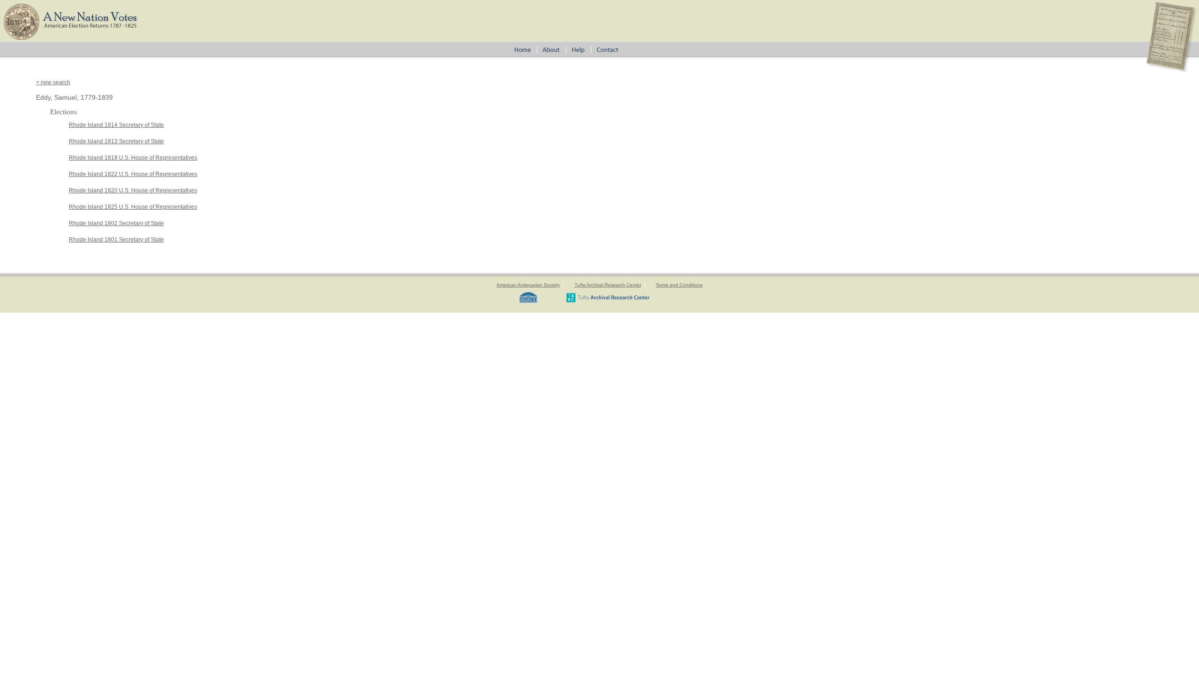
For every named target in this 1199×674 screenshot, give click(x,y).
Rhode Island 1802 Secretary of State (116, 223)
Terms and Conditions (679, 284)
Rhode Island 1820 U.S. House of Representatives (133, 190)
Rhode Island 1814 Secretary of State (116, 125)
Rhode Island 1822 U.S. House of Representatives (133, 174)
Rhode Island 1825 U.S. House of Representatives (133, 207)
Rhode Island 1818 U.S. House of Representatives (133, 157)
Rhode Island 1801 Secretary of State (116, 239)
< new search (53, 82)
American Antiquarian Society (528, 284)
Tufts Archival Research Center (608, 284)
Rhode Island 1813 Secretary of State (116, 141)
